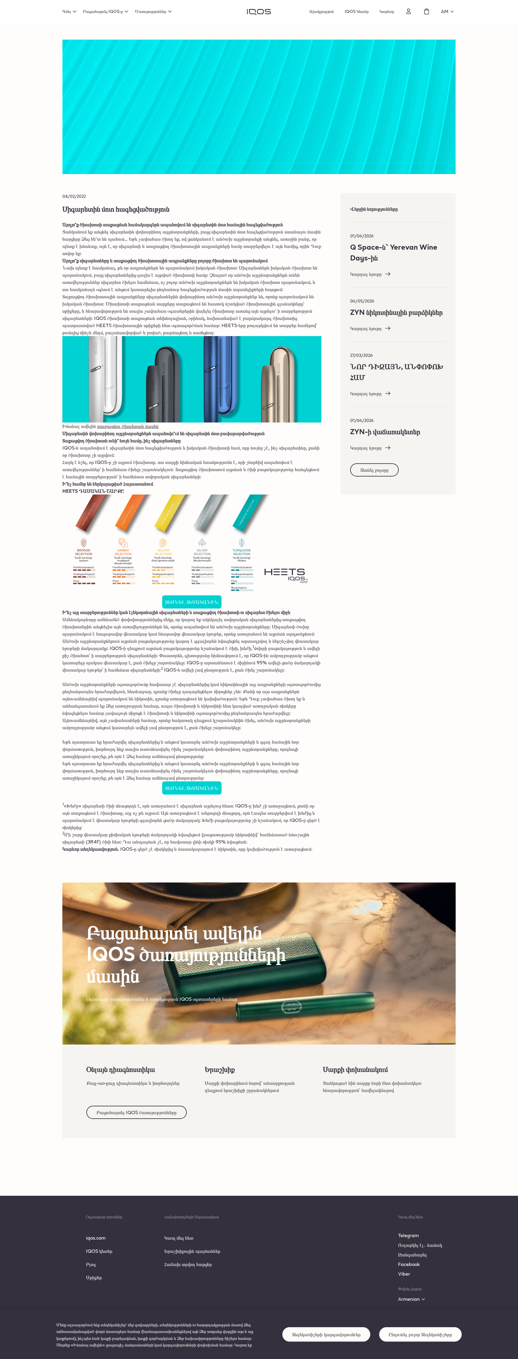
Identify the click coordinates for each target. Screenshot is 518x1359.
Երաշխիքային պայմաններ (192, 1251)
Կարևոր (387, 11)
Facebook (409, 1264)
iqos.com (96, 1237)
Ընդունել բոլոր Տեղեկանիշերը (420, 1334)
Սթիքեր (94, 1277)
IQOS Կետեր (357, 11)
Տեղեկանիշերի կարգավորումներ (326, 1334)
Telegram (408, 1235)
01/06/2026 (362, 236)
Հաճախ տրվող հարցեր (188, 1264)
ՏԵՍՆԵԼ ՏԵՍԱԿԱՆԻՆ (192, 602)
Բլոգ (91, 1264)
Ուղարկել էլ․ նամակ (420, 1245)
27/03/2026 (361, 355)
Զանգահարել (412, 1254)
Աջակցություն (321, 11)
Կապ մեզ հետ (178, 1237)
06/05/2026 (362, 301)
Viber (404, 1273)
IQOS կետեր (99, 1251)
